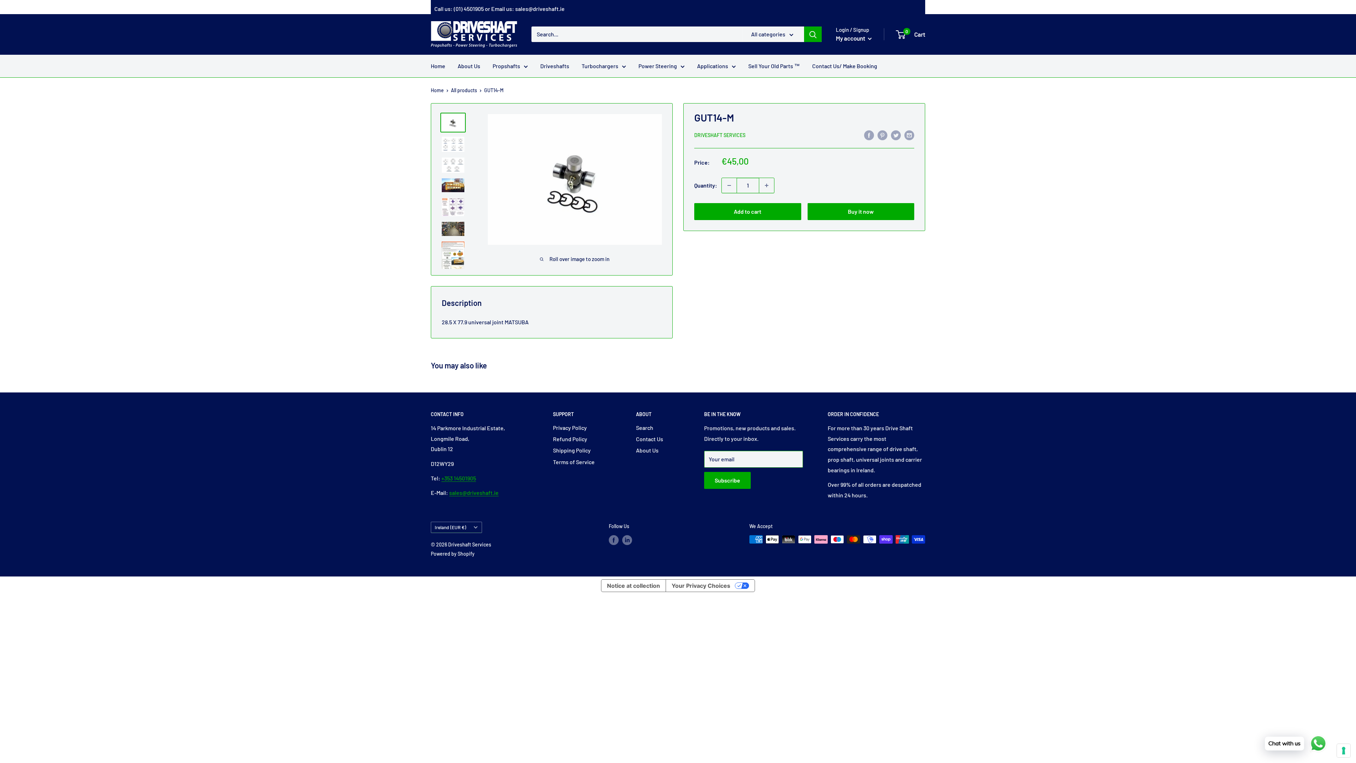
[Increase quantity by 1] (766, 185)
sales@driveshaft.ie (540, 8)
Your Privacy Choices (701, 585)
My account (851, 38)
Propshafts (506, 66)
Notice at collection (633, 585)
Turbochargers (600, 66)
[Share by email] (909, 134)
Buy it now (861, 211)
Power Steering (657, 66)
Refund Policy (570, 439)
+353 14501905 (458, 478)
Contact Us (649, 439)
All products (464, 90)
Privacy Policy (570, 427)
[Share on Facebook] (869, 134)
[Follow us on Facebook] (614, 540)
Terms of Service (574, 462)
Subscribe (727, 480)
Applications (712, 66)
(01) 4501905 (469, 8)
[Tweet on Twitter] (896, 134)
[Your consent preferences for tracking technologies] (1343, 750)
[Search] (813, 34)
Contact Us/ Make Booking (844, 66)
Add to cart (747, 211)
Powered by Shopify (453, 554)
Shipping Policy (572, 450)
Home (438, 66)
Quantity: (705, 185)
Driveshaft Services (719, 135)
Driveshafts (554, 66)
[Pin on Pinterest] (882, 134)
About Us (469, 66)
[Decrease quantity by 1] (729, 185)
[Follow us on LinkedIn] (627, 540)
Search (644, 427)
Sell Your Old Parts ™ (774, 66)
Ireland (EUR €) (450, 527)
